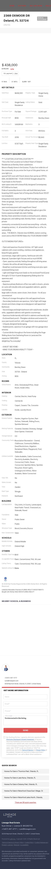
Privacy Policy (40, 750)
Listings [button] (22, 6)
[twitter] (12, 864)
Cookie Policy (29, 842)
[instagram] (27, 864)
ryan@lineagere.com (11, 681)
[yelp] (22, 864)
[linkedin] (8, 864)
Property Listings (7, 845)
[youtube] (31, 864)
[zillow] (17, 864)
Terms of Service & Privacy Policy (13, 842)
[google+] (41, 864)
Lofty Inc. (13, 839)
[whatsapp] (45, 864)
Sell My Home (36, 6)
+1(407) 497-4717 (11, 678)
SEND (25, 730)
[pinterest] (36, 864)
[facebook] (3, 864)
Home (11, 6)
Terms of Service (27, 750)
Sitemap (16, 845)
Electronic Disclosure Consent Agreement (20, 739)
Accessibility (24, 845)
